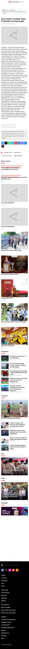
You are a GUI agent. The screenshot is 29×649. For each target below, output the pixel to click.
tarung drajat (17, 155)
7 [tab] (18, 501)
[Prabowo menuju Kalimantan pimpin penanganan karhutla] (5, 440)
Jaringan (3, 616)
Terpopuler (5, 351)
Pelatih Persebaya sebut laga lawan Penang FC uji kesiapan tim (18, 380)
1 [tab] (10, 476)
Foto (2, 453)
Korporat (3, 635)
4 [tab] (17, 476)
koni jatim (17, 152)
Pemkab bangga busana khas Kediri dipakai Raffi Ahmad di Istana (18, 372)
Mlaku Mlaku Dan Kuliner (8, 610)
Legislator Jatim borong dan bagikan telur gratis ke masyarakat (14, 344)
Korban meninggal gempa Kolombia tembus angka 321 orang (18, 447)
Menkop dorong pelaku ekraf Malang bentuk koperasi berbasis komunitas (14, 494)
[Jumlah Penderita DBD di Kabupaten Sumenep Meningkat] (14, 193)
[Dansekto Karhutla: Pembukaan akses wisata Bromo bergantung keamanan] (5, 388)
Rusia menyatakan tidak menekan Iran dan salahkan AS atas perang (18, 365)
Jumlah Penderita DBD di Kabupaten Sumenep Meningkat (12, 201)
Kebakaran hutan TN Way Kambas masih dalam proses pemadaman (18, 432)
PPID (2, 638)
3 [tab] (14, 476)
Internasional (5, 604)
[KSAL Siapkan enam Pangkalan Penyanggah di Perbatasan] (14, 166)
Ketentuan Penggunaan (8, 619)
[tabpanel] (14, 466)
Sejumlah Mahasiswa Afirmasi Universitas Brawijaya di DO (14, 178)
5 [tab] (19, 476)
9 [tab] (22, 501)
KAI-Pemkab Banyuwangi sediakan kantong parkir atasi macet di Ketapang (13, 321)
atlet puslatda (7, 155)
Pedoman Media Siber (7, 627)
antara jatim (8, 152)
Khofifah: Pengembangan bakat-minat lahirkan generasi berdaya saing (13, 249)
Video (3, 478)
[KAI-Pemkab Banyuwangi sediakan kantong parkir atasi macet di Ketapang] (14, 312)
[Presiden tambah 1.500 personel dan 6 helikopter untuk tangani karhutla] (5, 425)
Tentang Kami (5, 625)
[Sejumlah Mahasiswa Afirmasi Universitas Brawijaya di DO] (14, 176)
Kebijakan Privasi (6, 622)
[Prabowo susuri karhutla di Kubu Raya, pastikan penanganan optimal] (14, 408)
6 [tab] (15, 501)
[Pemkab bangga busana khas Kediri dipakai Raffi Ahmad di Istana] (5, 373)
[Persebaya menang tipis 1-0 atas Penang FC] (5, 358)
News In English (5, 607)
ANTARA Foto (5, 633)
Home (6, 10)
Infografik (4, 503)
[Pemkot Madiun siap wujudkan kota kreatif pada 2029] (14, 288)
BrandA (3, 630)
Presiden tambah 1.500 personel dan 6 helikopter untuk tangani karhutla (17, 424)
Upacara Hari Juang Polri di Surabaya (13, 471)
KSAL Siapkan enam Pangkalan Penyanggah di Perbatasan (10, 168)
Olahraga (12, 10)
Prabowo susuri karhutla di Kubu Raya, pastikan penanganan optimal (13, 417)
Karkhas (3, 600)
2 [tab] (12, 476)
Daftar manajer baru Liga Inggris (12, 551)
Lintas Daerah (5, 592)
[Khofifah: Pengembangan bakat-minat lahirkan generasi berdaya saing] (14, 240)
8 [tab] (20, 501)
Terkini (3, 575)
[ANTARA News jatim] (16, 2)
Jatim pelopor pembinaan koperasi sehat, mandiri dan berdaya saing (14, 273)
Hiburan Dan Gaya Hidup (8, 613)
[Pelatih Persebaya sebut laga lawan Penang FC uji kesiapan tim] (5, 380)
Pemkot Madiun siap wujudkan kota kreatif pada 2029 (12, 297)
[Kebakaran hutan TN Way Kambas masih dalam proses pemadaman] (5, 432)
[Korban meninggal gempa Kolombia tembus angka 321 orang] (5, 447)
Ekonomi (3, 595)
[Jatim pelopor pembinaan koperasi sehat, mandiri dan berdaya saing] (14, 264)
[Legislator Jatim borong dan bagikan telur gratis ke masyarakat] (14, 336)
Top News (4, 396)
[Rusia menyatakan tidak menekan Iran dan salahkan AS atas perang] (5, 366)
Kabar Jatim (4, 590)
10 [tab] (25, 501)
